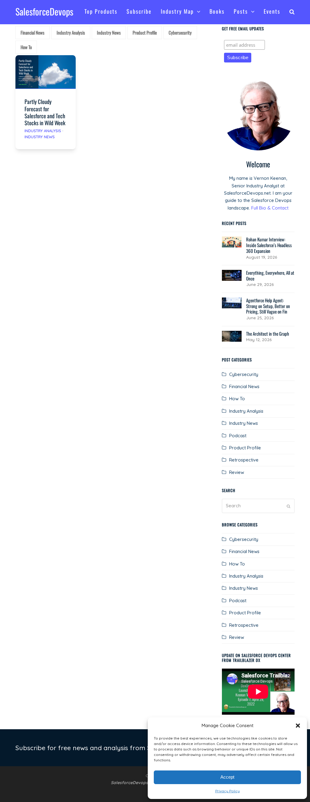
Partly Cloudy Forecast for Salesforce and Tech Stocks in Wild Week (45, 111)
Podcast (237, 435)
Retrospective (244, 460)
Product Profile (245, 448)
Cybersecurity (243, 374)
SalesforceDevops (44, 11)
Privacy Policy (227, 791)
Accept (227, 777)
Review (236, 472)
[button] (298, 726)
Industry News (40, 136)
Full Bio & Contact (270, 208)
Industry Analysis (43, 130)
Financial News (244, 386)
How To (237, 398)
